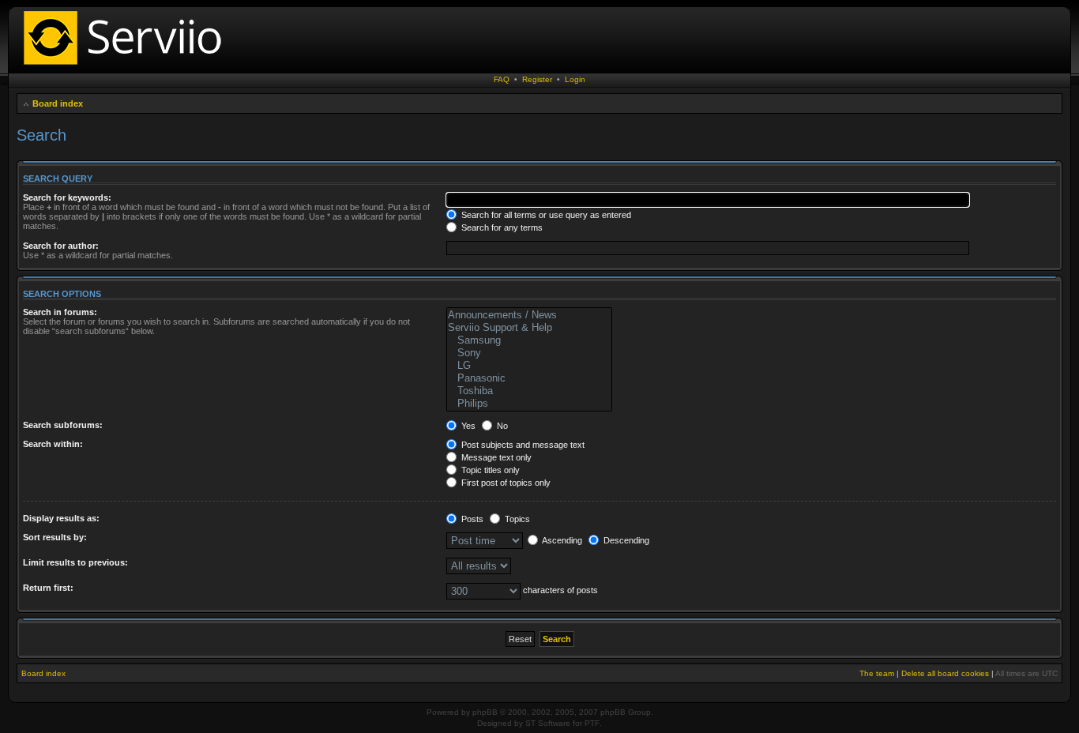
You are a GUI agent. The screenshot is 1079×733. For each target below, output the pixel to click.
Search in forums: (60, 312)
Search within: (53, 444)
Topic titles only (489, 470)
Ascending (561, 540)
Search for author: (61, 245)
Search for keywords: (67, 197)
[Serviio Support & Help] (529, 327)
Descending (625, 540)
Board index (57, 103)
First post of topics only (505, 482)
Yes (467, 425)
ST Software (547, 723)
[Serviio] (127, 66)
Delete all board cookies (945, 673)
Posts (471, 519)
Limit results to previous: (75, 562)
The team (876, 673)
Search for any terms (501, 227)
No (501, 425)
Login (575, 79)
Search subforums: (63, 425)
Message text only (495, 457)
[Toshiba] (529, 391)
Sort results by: (55, 537)
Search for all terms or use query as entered (545, 215)
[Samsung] (529, 340)
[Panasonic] (529, 378)
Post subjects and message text (522, 444)
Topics (516, 519)
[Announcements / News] (529, 315)
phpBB (485, 712)
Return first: (48, 587)
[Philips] (529, 403)
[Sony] (529, 353)
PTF (592, 723)
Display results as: (61, 518)
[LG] (529, 365)
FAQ (501, 79)
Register (537, 79)
